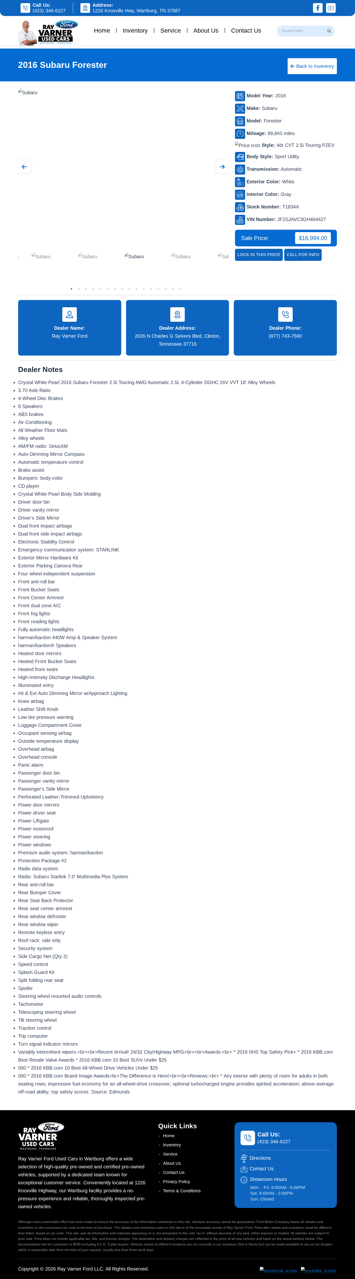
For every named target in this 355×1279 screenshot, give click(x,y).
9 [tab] (129, 288)
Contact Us (246, 30)
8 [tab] (122, 288)
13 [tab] (158, 288)
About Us (206, 30)
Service (170, 30)
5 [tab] (100, 288)
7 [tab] (115, 288)
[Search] (329, 31)
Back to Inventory (314, 66)
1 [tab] (71, 288)
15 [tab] (172, 288)
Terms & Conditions (182, 1190)
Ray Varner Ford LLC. (80, 1269)
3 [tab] (86, 288)
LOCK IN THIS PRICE (258, 254)
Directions (260, 1158)
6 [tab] (107, 288)
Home (102, 30)
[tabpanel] (146, 256)
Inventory (135, 30)
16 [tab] (180, 288)
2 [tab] (78, 288)
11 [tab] (144, 288)
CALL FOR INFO (303, 254)
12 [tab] (151, 288)
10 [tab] (136, 288)
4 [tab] (93, 288)
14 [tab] (165, 288)
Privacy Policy (176, 1181)
